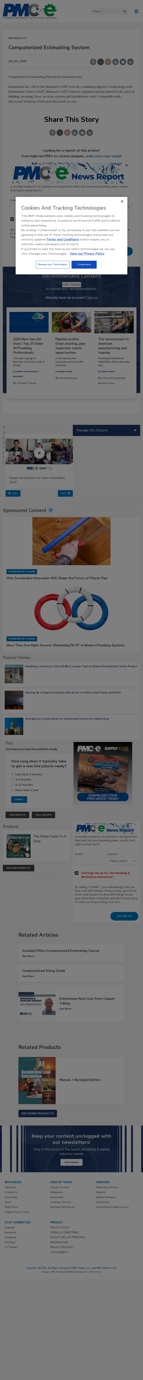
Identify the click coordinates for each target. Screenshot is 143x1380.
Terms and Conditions (63, 239)
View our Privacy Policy (87, 254)
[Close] (122, 201)
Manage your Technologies (52, 264)
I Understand (84, 264)
